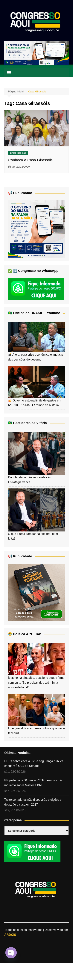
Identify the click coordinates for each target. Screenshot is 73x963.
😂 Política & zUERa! (24, 634)
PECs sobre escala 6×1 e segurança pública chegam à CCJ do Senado (33, 764)
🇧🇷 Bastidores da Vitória (27, 423)
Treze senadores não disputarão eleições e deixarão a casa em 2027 (33, 802)
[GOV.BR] (36, 228)
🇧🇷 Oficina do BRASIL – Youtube (34, 313)
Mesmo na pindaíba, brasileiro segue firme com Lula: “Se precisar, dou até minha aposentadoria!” (36, 682)
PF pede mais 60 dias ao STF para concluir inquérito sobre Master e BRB (33, 783)
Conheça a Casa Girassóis (30, 160)
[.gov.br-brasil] (36, 53)
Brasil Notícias (18, 152)
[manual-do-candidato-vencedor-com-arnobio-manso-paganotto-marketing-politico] (36, 592)
